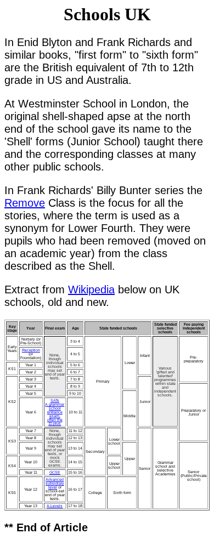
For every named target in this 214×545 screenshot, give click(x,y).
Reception (31, 350)
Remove (24, 203)
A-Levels (55, 506)
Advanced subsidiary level (55, 483)
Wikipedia (91, 289)
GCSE (54, 472)
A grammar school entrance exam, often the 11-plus (54, 413)
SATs (54, 400)
